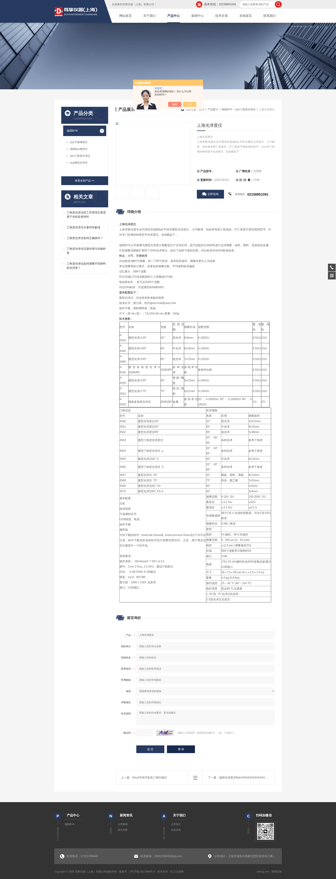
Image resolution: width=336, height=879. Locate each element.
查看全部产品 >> (84, 180)
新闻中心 (197, 16)
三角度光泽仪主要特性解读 (83, 227)
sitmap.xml (263, 871)
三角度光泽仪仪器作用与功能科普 (86, 250)
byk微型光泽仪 (79, 162)
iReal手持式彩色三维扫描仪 (149, 777)
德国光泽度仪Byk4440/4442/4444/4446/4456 (247, 777)
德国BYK (72, 130)
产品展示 (213, 109)
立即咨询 (213, 194)
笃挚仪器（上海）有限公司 (138, 4)
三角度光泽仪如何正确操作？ (85, 238)
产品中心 (173, 16)
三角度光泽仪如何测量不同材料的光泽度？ (86, 265)
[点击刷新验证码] (165, 733)
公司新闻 (123, 824)
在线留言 (245, 16)
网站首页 (125, 16)
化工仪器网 (177, 871)
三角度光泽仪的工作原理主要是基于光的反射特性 (86, 214)
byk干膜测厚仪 (79, 142)
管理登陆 (276, 871)
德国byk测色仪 (79, 148)
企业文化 (176, 829)
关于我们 (149, 16)
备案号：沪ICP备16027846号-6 (137, 871)
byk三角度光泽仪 (80, 155)
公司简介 (176, 824)
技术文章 (221, 16)
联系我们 (269, 16)
